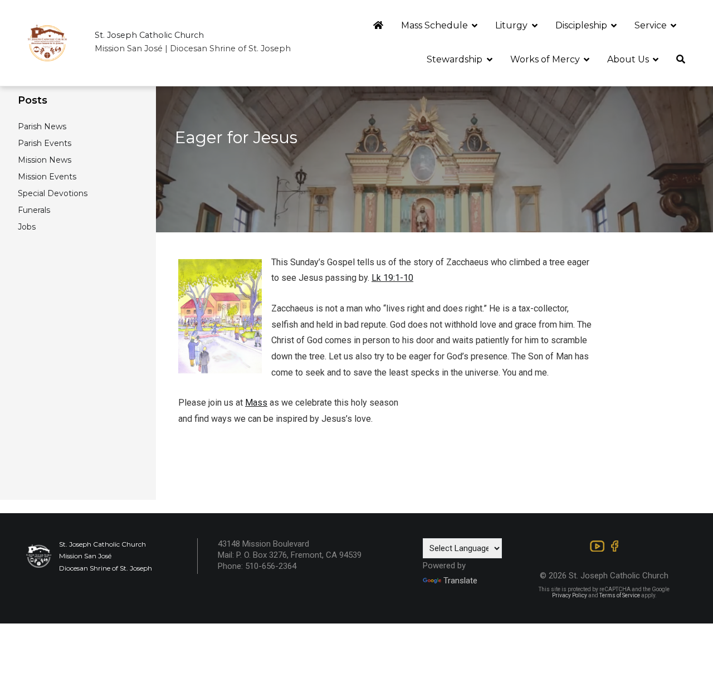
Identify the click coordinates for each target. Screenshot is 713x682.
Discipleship (581, 25)
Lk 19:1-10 (392, 277)
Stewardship (454, 59)
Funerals (34, 210)
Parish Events (44, 143)
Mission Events (47, 177)
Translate (460, 581)
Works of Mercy (545, 59)
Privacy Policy (569, 595)
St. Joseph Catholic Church (149, 35)
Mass (256, 402)
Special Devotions (52, 193)
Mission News (44, 160)
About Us (628, 59)
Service (650, 25)
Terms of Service (619, 595)
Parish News (42, 126)
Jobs (27, 227)
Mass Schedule (434, 25)
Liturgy (511, 25)
